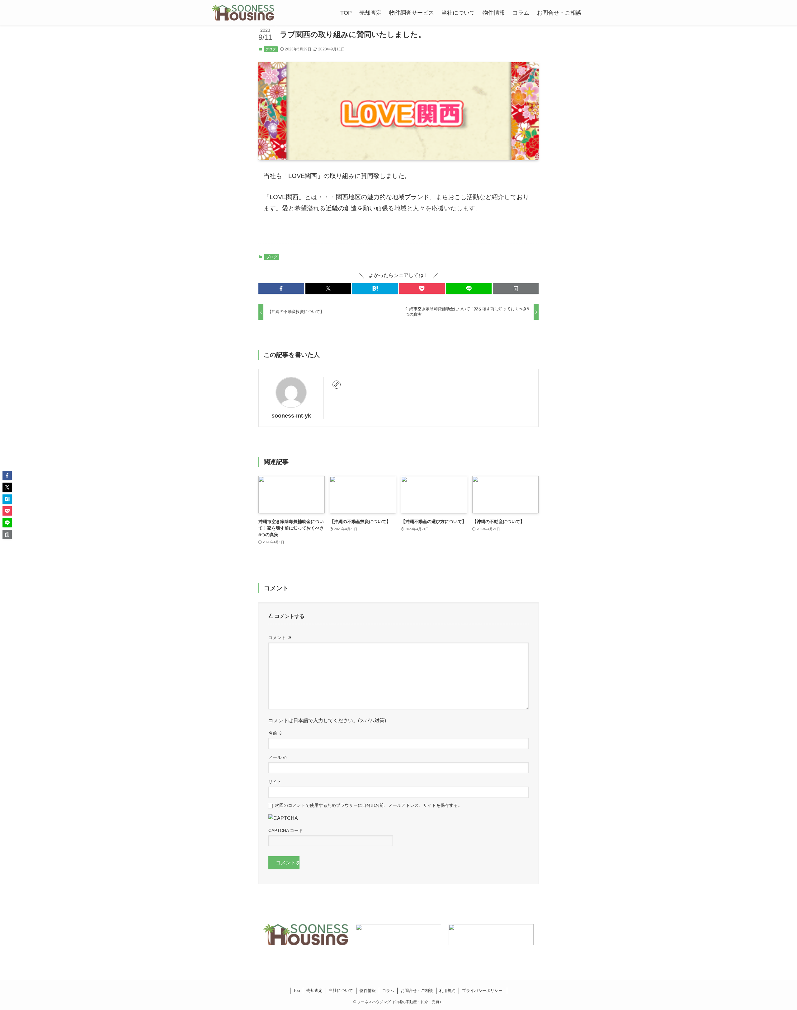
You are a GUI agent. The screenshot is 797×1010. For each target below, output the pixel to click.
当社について (341, 990)
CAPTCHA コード (285, 830)
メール (277, 757)
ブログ (271, 49)
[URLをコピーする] (516, 288)
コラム (388, 990)
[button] (281, 288)
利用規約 (447, 990)
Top (296, 990)
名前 (275, 733)
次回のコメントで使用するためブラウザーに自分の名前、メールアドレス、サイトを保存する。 (368, 805)
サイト (274, 781)
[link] (336, 385)
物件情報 (368, 990)
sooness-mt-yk (291, 416)
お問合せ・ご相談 (417, 990)
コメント (279, 637)
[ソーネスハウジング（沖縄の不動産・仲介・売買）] (243, 13)
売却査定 (314, 990)
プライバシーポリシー (483, 990)
